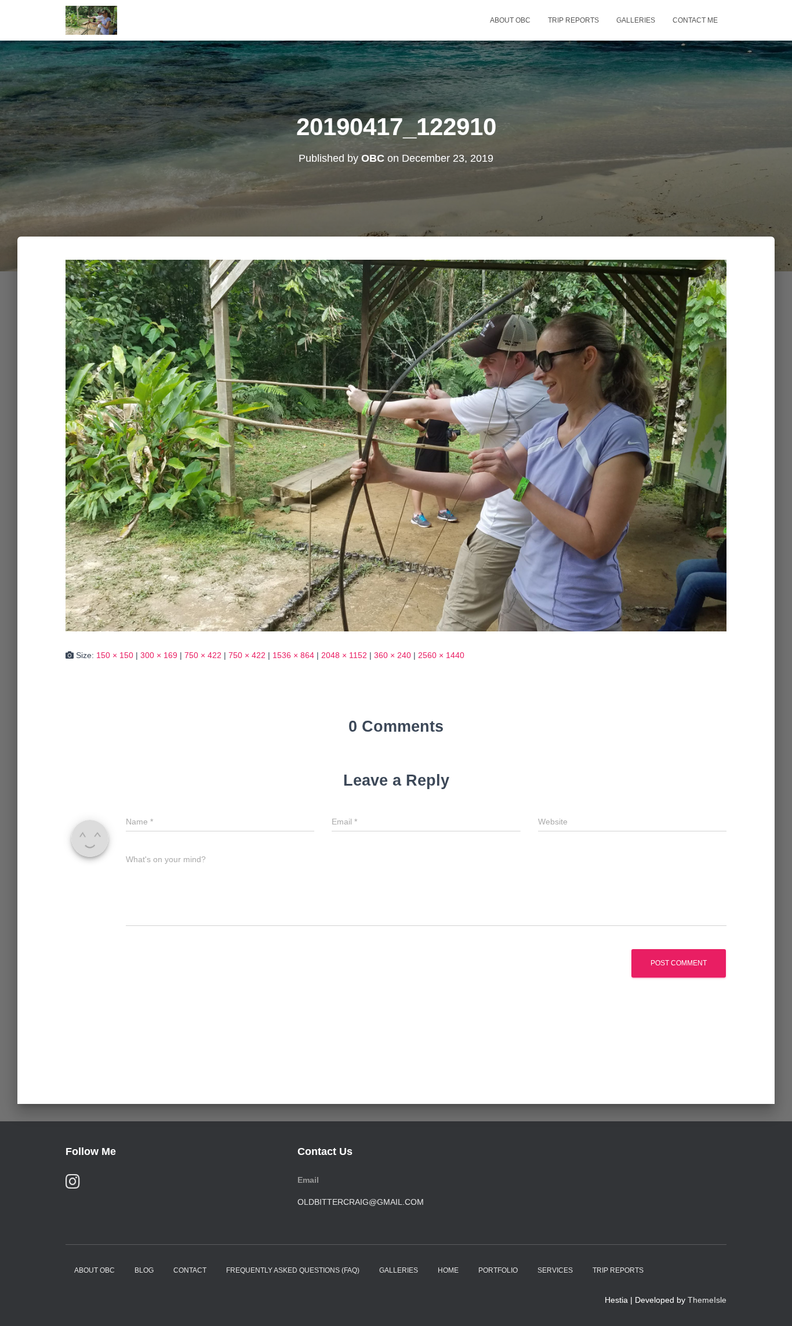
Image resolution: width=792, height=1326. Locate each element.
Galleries (635, 20)
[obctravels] (91, 20)
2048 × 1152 (344, 655)
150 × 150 (114, 655)
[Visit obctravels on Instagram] (73, 1184)
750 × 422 (202, 655)
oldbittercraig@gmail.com (360, 1202)
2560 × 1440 (441, 655)
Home (448, 1270)
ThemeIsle (707, 1300)
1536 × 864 (293, 655)
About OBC (510, 20)
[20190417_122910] (396, 444)
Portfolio (498, 1270)
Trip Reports (573, 20)
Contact (189, 1270)
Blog (144, 1270)
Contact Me (695, 20)
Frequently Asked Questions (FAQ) (292, 1270)
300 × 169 (158, 655)
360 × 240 (392, 655)
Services (555, 1270)
